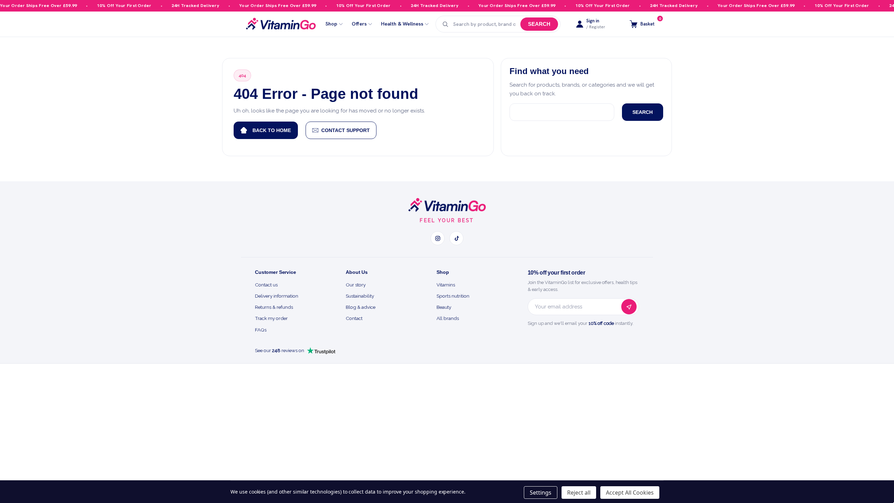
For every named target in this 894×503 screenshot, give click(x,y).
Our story (356, 284)
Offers (359, 24)
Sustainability (360, 296)
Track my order (271, 318)
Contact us (266, 284)
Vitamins (446, 284)
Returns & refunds (274, 307)
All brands (448, 318)
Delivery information (276, 296)
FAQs (260, 330)
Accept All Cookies (630, 492)
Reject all (579, 492)
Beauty (444, 307)
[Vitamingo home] (447, 205)
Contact (354, 318)
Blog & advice (360, 307)
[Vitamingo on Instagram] (438, 238)
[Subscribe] (629, 306)
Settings (540, 492)
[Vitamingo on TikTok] (456, 238)
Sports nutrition (453, 296)
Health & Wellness (402, 24)
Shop (331, 24)
